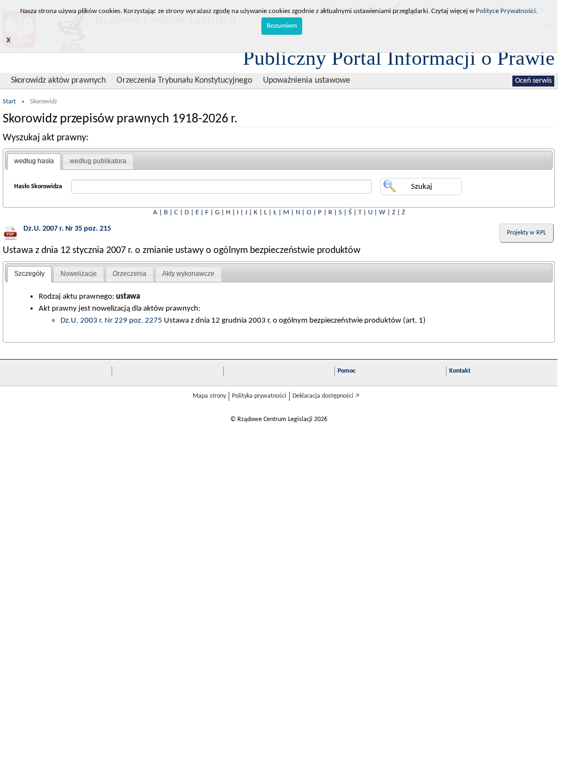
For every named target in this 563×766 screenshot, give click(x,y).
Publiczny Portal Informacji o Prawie (399, 57)
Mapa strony (209, 396)
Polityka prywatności (259, 396)
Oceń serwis (533, 81)
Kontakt (459, 371)
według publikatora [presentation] (98, 161)
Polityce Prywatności (506, 11)
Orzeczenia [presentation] (129, 273)
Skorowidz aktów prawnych (58, 80)
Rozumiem (282, 25)
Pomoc (347, 371)
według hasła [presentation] (34, 161)
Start (9, 101)
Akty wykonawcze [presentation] (188, 273)
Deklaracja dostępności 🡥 (325, 396)
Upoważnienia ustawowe (306, 80)
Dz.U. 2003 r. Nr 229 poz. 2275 (111, 320)
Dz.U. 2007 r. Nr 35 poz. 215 (67, 229)
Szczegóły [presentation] (29, 273)
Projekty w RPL (526, 233)
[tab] (34, 161)
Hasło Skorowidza (38, 186)
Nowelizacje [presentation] (78, 273)
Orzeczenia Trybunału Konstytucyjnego (184, 80)
